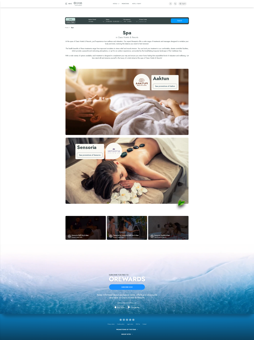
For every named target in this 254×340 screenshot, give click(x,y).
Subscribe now (127, 287)
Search (179, 21)
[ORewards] (170, 3)
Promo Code (143, 19)
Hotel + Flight (70, 22)
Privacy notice (111, 324)
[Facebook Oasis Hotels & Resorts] (124, 320)
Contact (144, 324)
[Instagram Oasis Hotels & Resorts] (120, 320)
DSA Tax (138, 324)
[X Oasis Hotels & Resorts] (127, 320)
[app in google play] (133, 307)
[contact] (175, 3)
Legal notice (130, 324)
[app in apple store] (119, 307)
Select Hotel (92, 19)
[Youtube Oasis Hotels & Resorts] (133, 320)
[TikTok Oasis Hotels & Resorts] (130, 320)
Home (66, 28)
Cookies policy (120, 324)
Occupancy (126, 19)
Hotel (70, 19)
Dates (107, 19)
